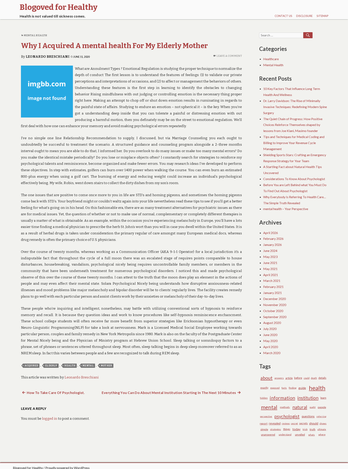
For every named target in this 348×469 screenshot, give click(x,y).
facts (284, 387)
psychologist (286, 416)
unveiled (300, 434)
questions (308, 416)
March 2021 (271, 280)
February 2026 (273, 238)
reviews (286, 423)
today (296, 429)
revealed (275, 423)
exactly (264, 387)
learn (323, 397)
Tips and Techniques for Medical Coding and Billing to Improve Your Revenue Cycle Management (293, 143)
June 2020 (270, 335)
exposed (275, 387)
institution (307, 398)
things (286, 429)
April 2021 (270, 275)
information (282, 398)
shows (322, 423)
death (314, 378)
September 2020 (274, 317)
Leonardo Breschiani (47, 57)
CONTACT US (283, 16)
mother (106, 365)
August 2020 (272, 323)
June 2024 (270, 251)
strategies (275, 429)
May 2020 (270, 341)
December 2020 (274, 299)
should (313, 423)
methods (285, 407)
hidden (264, 398)
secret (294, 423)
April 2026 (270, 233)
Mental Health (35, 35)
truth (312, 429)
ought (313, 407)
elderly (51, 365)
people (322, 407)
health (69, 365)
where (321, 434)
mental (88, 365)
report (263, 423)
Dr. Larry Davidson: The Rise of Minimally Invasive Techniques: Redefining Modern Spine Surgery (295, 107)
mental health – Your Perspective (285, 209)
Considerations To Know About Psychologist (294, 179)
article (289, 378)
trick (305, 429)
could (307, 378)
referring (321, 416)
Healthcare (271, 59)
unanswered (268, 434)
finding (292, 387)
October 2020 (273, 311)
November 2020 (274, 305)
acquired (31, 365)
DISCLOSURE (304, 16)
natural (299, 407)
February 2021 (273, 287)
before (298, 377)
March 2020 (271, 353)
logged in (49, 418)
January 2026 (272, 244)
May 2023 (270, 257)
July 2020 (270, 329)
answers (279, 378)
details (322, 377)
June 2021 (270, 263)
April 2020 (270, 347)
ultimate (321, 429)
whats (311, 434)
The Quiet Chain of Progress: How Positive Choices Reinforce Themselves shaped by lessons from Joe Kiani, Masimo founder (292, 125)
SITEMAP (322, 16)
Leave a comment (229, 55)
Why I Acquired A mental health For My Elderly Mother (114, 45)
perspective (266, 416)
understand (285, 434)
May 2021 (270, 269)
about (266, 378)
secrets (303, 423)
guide (302, 388)
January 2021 (272, 293)
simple (264, 429)
